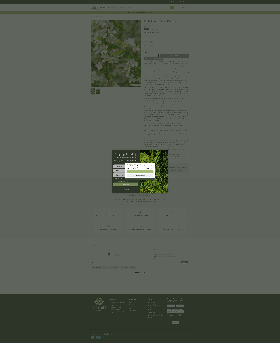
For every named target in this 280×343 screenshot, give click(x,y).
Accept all (140, 171)
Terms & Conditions (139, 179)
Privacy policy (130, 179)
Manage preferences (140, 175)
